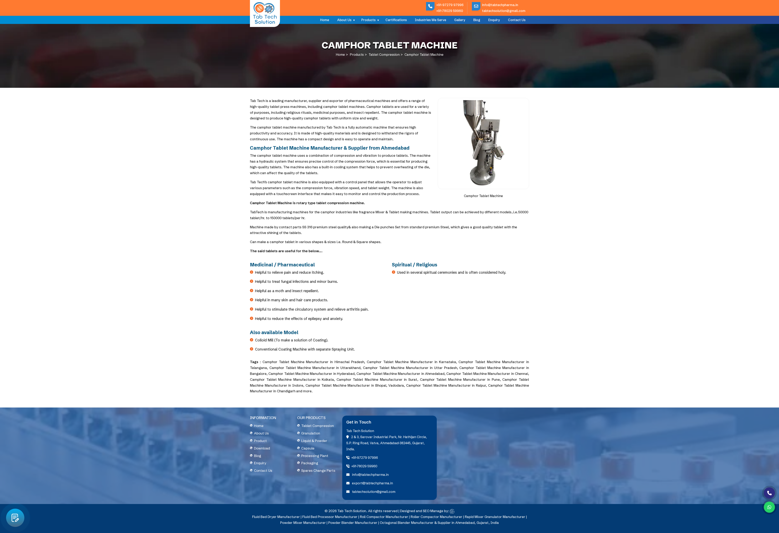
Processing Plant (314, 456)
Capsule (307, 448)
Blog (476, 20)
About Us (344, 20)
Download (262, 448)
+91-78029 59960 (449, 11)
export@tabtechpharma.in (372, 483)
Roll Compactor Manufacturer (384, 517)
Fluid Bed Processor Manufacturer (329, 517)
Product (260, 441)
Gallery (459, 20)
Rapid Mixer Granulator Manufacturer (495, 517)
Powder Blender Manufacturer (352, 522)
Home (324, 20)
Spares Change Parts (318, 470)
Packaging (309, 463)
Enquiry (494, 20)
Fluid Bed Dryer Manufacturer (276, 517)
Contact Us (516, 20)
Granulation (310, 433)
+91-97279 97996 (450, 5)
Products (368, 20)
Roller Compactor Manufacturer (436, 517)
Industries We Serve (430, 20)
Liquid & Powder (314, 441)
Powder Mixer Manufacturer (303, 522)
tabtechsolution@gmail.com (503, 11)
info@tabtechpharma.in (500, 5)
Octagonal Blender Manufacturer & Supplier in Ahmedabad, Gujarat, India (439, 522)
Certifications (396, 20)
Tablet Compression (384, 55)
